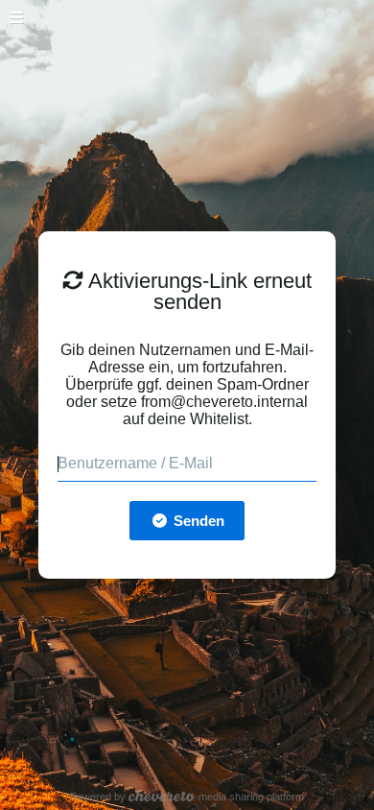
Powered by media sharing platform (187, 796)
